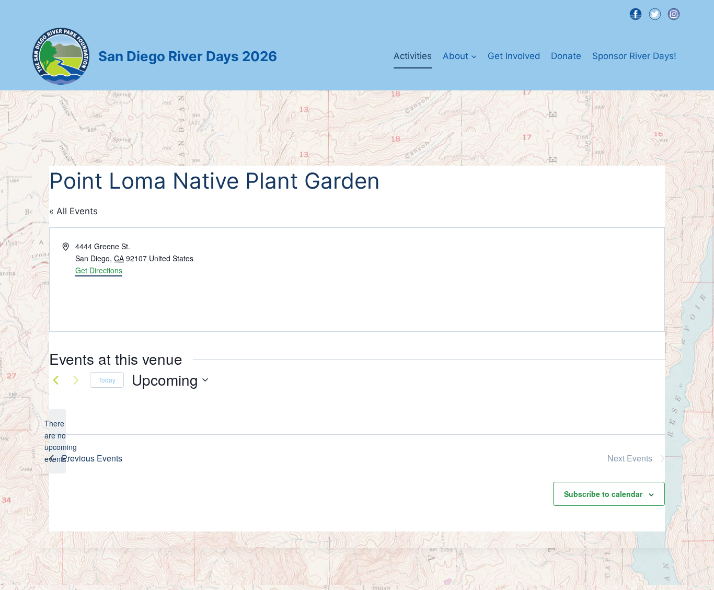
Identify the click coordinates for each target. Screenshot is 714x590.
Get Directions (98, 270)
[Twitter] (654, 13)
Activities (413, 56)
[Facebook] (635, 13)
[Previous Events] (55, 380)
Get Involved (514, 56)
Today (107, 379)
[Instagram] (674, 13)
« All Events (73, 211)
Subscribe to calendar (603, 494)
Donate (566, 56)
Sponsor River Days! (634, 56)
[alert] (57, 441)
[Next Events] (76, 380)
